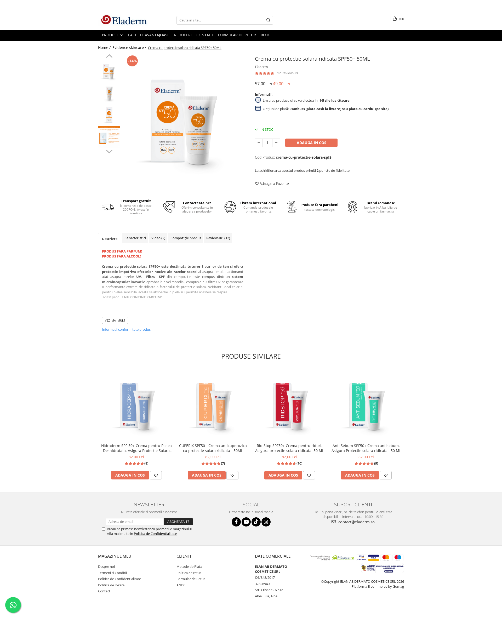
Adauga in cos (311, 142)
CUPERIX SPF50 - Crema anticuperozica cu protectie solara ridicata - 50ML (213, 448)
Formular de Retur (237, 34)
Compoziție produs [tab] (185, 238)
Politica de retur (188, 572)
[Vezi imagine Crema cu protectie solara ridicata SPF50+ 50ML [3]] (109, 137)
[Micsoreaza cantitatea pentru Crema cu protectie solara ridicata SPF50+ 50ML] (259, 143)
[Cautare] (268, 20)
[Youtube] (246, 522)
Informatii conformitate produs (126, 329)
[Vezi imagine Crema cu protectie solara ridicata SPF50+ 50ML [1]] (109, 93)
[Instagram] (266, 522)
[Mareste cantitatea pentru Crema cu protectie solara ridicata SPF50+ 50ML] (276, 143)
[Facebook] (236, 522)
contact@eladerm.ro (356, 521)
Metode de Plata (189, 566)
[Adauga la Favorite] (156, 475)
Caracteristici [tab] (135, 238)
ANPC (180, 585)
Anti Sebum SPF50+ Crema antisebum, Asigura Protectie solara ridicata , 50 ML (366, 448)
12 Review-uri (287, 73)
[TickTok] (256, 522)
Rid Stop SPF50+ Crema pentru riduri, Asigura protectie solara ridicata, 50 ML (289, 448)
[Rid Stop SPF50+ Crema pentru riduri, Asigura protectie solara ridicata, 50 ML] (289, 404)
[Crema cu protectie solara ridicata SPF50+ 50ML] (185, 116)
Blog (265, 34)
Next (109, 150)
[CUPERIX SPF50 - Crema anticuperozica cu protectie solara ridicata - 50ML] (213, 404)
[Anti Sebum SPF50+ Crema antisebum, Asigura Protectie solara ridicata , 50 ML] (366, 404)
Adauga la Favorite (274, 183)
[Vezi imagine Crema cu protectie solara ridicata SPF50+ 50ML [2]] (109, 115)
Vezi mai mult (115, 320)
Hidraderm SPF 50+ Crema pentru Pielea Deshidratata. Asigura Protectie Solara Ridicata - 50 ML (136, 448)
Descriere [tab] (109, 238)
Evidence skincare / (129, 47)
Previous (109, 56)
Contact (104, 591)
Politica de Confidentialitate (155, 533)
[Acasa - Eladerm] (124, 20)
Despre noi (106, 566)
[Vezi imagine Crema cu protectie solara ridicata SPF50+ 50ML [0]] (109, 70)
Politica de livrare (111, 585)
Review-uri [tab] (218, 238)
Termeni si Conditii (112, 572)
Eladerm (261, 66)
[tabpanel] (185, 116)
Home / (105, 47)
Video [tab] (158, 238)
